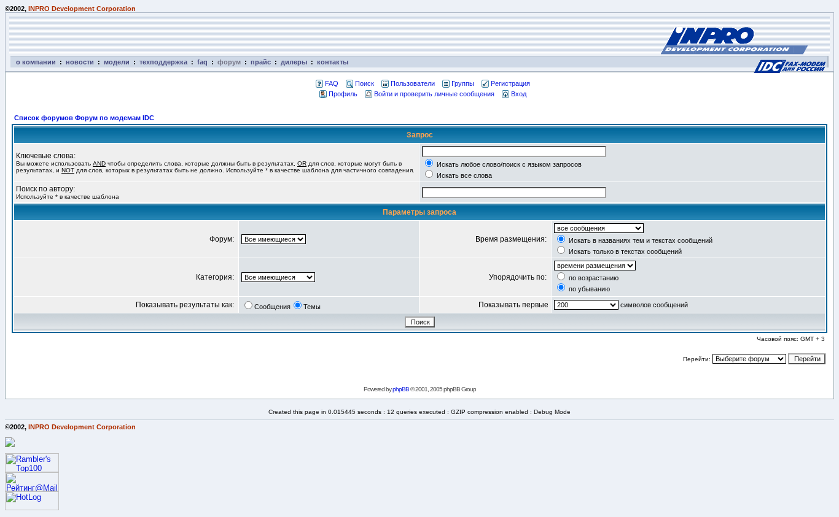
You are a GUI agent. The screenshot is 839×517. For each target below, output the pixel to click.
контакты (332, 62)
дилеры (294, 62)
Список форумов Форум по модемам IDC (84, 117)
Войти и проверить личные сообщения (434, 94)
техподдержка (163, 62)
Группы (462, 83)
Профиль (343, 94)
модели (117, 62)
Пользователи (413, 83)
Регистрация (510, 83)
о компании (36, 62)
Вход (518, 94)
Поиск (364, 83)
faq (202, 62)
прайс (261, 62)
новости (80, 62)
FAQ (331, 83)
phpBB (400, 389)
